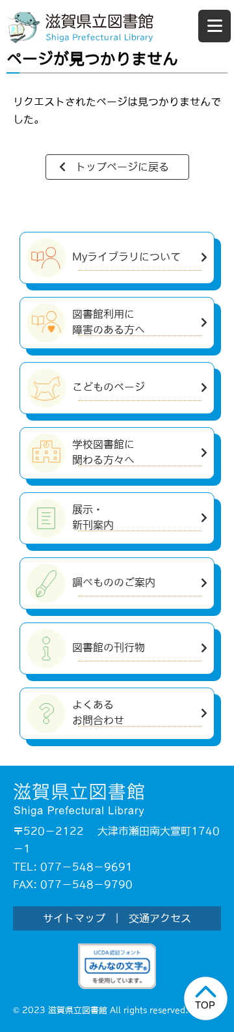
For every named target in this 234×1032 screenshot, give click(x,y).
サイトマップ (74, 918)
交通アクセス (160, 918)
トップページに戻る (122, 166)
